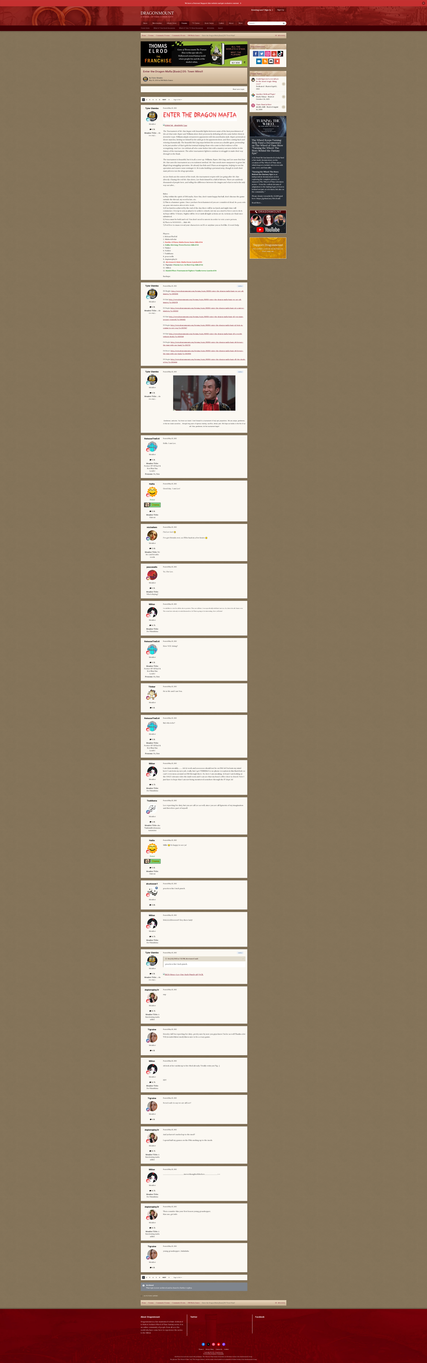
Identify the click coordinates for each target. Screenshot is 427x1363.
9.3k (153, 460)
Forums (184, 23)
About (231, 23)
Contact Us (219, 1349)
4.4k (153, 822)
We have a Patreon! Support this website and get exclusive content (212, 3)
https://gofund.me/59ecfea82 (268, 198)
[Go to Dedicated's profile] (253, 80)
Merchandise (157, 23)
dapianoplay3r (152, 990)
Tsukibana (152, 801)
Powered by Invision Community (213, 1354)
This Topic (275, 23)
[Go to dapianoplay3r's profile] (152, 998)
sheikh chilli (260, 107)
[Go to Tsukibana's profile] (152, 809)
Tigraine (152, 1029)
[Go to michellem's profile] (152, 535)
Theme (201, 1349)
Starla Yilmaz (261, 97)
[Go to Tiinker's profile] (152, 695)
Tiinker (151, 687)
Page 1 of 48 (177, 99)
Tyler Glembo (157, 78)
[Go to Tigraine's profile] (152, 1037)
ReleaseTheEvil (152, 438)
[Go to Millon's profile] (152, 612)
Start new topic (238, 89)
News (145, 23)
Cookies (226, 1349)
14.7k (153, 625)
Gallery (221, 23)
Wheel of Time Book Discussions (164, 28)
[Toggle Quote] (166, 959)
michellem (152, 527)
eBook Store (171, 23)
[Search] (283, 23)
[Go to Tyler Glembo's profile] (145, 79)
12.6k (153, 548)
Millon (152, 604)
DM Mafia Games (166, 80)
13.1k (153, 511)
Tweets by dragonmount (200, 1321)
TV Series (196, 23)
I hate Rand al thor (264, 104)
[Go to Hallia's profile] (152, 492)
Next (164, 99)
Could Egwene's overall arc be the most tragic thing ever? (267, 81)
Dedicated (260, 86)
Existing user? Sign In (261, 10)
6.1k (153, 708)
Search (220, 28)
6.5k (153, 129)
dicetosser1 (152, 884)
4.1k (153, 1050)
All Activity (210, 28)
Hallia (152, 484)
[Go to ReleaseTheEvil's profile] (152, 447)
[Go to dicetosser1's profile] (152, 892)
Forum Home (145, 28)
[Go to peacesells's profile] (152, 575)
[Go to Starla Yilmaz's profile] (253, 95)
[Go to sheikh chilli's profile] (253, 105)
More (241, 23)
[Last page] (169, 99)
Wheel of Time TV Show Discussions (191, 28)
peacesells (152, 567)
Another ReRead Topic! (265, 94)
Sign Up (280, 10)
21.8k (153, 905)
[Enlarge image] (200, 116)
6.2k (153, 588)
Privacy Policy (210, 1349)
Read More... (257, 203)
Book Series (209, 23)
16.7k (153, 1011)
